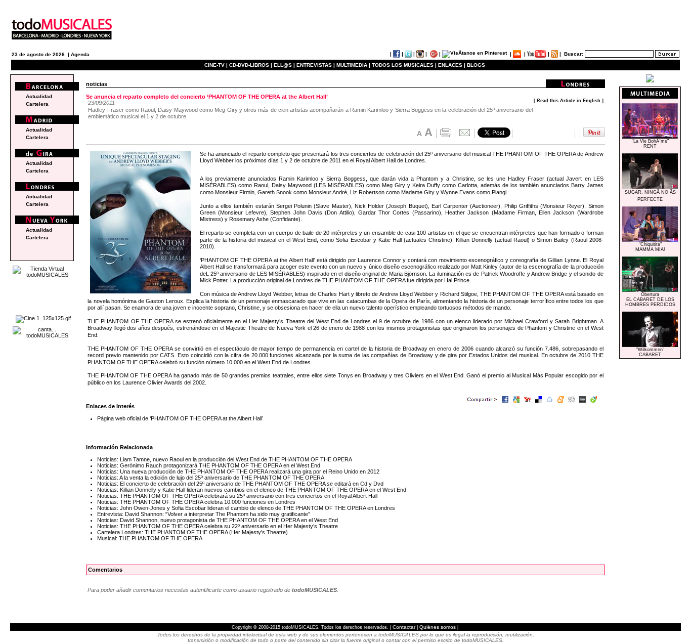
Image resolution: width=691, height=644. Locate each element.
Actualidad (39, 96)
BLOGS (476, 65)
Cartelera (37, 104)
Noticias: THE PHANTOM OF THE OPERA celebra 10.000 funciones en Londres (196, 502)
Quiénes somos (437, 627)
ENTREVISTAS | (315, 65)
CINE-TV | (216, 65)
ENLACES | (451, 65)
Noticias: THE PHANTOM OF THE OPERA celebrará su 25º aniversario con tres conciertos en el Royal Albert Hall (237, 496)
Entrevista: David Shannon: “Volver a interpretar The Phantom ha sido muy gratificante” (203, 514)
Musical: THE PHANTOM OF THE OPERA (149, 538)
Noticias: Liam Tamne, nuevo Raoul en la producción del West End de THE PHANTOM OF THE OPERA (224, 459)
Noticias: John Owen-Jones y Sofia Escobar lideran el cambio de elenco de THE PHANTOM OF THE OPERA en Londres (246, 508)
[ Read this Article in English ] (568, 100)
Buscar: (573, 54)
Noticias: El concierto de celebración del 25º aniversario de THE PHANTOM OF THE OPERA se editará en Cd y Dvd (240, 484)
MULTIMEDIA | (353, 65)
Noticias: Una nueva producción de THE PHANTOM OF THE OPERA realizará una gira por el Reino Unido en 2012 (238, 471)
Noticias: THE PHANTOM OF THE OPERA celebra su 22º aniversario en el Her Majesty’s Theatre (217, 526)
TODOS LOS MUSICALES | (404, 65)
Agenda (80, 54)
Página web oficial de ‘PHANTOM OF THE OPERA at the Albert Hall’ (180, 418)
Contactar (404, 627)
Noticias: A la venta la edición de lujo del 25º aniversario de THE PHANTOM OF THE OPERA (210, 478)
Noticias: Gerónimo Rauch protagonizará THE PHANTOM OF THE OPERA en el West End (208, 465)
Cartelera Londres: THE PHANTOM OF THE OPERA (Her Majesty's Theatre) (192, 532)
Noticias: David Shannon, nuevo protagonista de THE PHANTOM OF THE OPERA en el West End (217, 520)
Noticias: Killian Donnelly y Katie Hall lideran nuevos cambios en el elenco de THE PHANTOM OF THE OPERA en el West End (251, 490)
